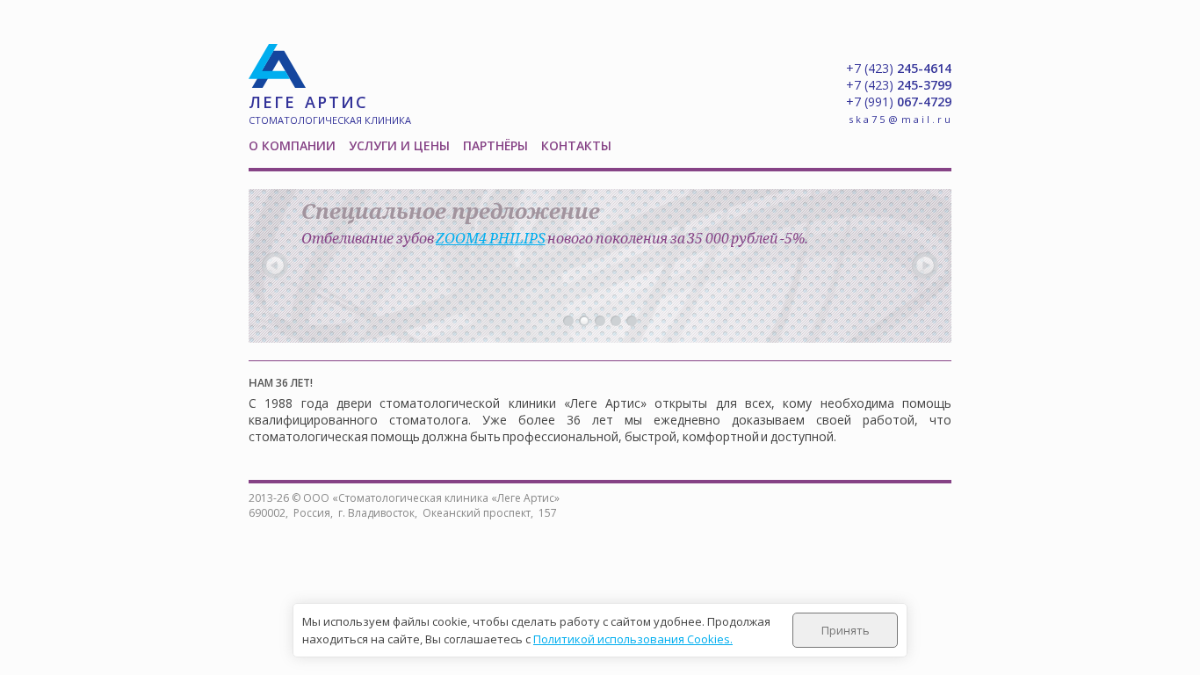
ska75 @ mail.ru (901, 119)
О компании (292, 145)
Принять (845, 630)
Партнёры (495, 145)
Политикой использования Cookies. (633, 639)
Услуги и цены (399, 145)
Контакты (576, 145)
